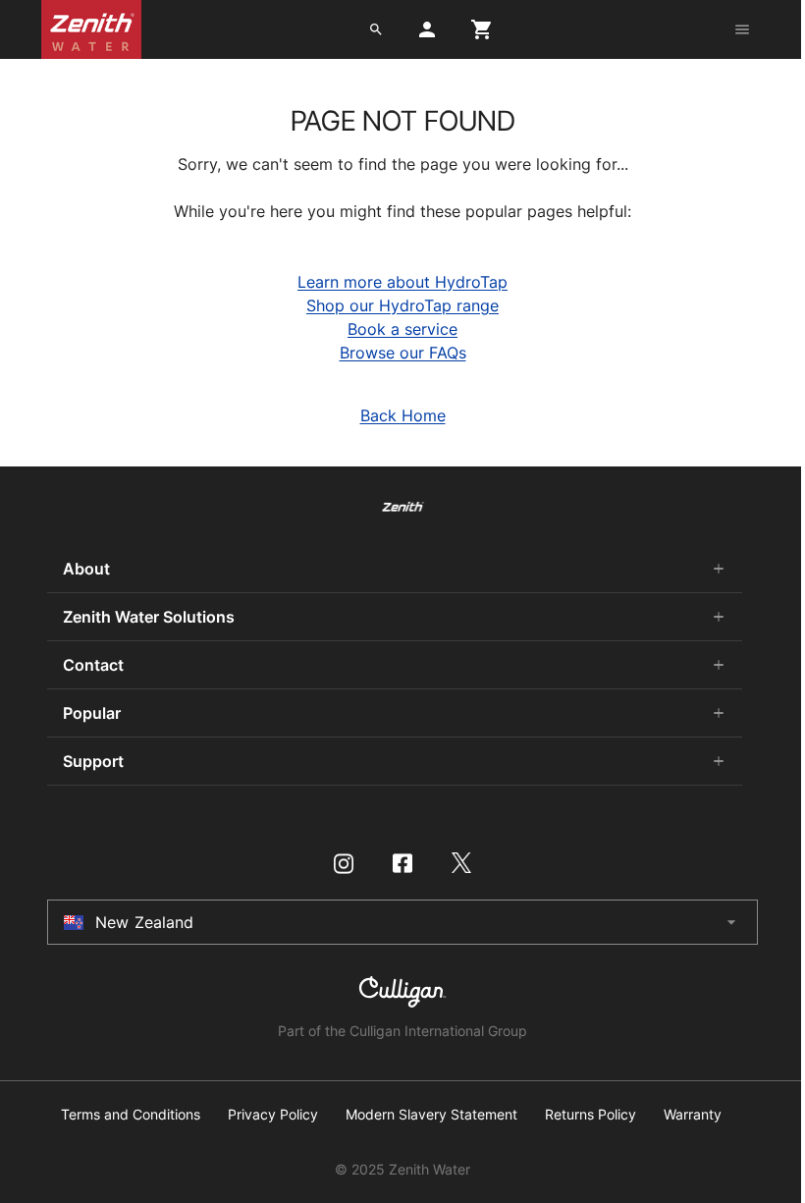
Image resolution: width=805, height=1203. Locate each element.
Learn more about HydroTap (402, 282)
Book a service (402, 329)
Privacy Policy (273, 1114)
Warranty (693, 1114)
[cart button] (482, 29)
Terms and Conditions (130, 1114)
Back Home (403, 415)
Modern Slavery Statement (431, 1114)
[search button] (376, 29)
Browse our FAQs (403, 352)
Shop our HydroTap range (402, 305)
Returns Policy (590, 1114)
